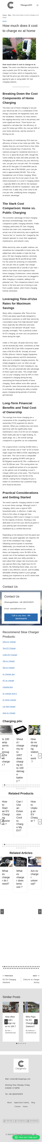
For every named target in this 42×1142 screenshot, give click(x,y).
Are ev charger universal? (33, 877)
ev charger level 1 (10, 694)
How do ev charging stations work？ (33, 750)
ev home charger (9, 700)
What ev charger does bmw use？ (19, 878)
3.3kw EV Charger (10, 655)
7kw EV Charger (9, 648)
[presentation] (19, 730)
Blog (9, 15)
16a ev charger (9, 661)
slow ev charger (9, 713)
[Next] (36, 1021)
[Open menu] (37, 5)
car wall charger (9, 707)
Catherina (31, 1030)
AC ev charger (8, 681)
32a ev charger (9, 668)
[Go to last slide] (2, 755)
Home (5, 15)
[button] (26, 1137)
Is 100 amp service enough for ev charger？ (5, 752)
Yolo (8, 1030)
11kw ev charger (9, 642)
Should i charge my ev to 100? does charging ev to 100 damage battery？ (19, 760)
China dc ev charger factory (31, 979)
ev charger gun (9, 674)
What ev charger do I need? (5, 877)
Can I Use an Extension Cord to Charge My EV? (18, 816)
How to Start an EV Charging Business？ (5, 812)
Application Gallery (21, 1103)
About (9, 1103)
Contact (17, 1106)
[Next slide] (40, 755)
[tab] (2, 784)
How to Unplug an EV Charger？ (33, 811)
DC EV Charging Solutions (9, 979)
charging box (8, 687)
